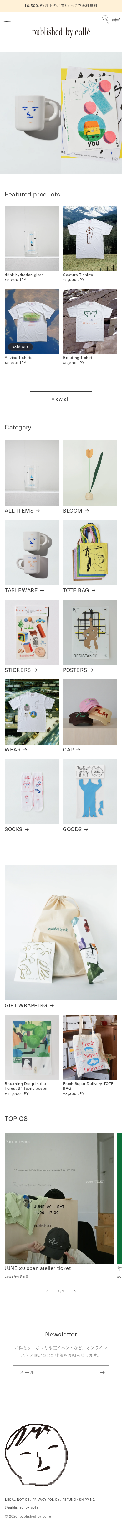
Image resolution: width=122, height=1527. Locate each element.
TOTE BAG (76, 590)
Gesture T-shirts (78, 274)
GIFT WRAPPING (26, 1005)
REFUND (69, 1499)
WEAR (13, 749)
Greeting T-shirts (78, 357)
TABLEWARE (21, 590)
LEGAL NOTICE (17, 1499)
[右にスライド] (75, 1291)
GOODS (72, 828)
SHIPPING (87, 1499)
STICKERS (18, 669)
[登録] (102, 1372)
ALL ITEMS (19, 510)
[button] (8, 20)
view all (61, 399)
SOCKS (14, 828)
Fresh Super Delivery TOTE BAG (88, 1086)
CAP (68, 749)
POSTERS (75, 669)
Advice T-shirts (19, 357)
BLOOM (73, 510)
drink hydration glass (24, 274)
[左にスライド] (47, 1291)
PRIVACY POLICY (46, 1499)
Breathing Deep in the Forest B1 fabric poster (26, 1086)
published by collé (35, 1516)
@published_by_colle (21, 1507)
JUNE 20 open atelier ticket (38, 1268)
